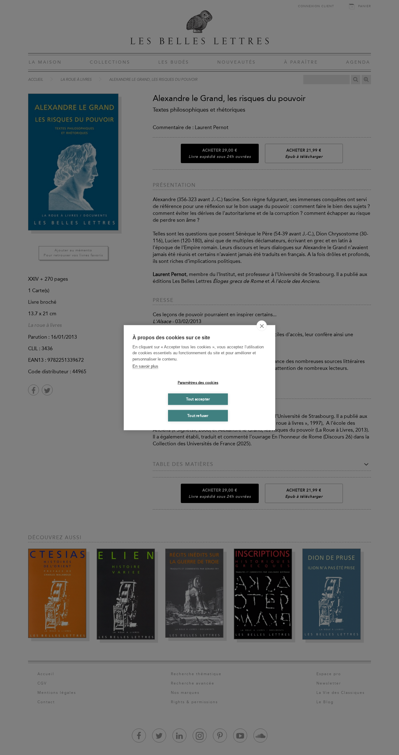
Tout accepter (198, 399)
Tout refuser (197, 416)
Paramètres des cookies (198, 382)
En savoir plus (145, 366)
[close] (262, 325)
